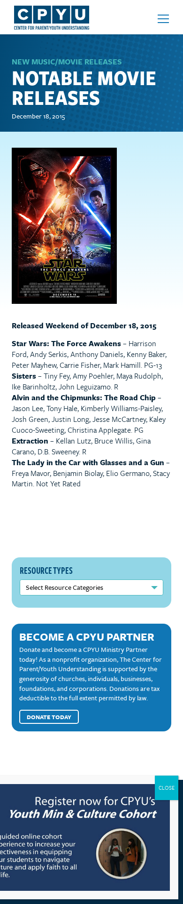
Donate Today (49, 717)
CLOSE (167, 788)
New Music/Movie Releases (67, 61)
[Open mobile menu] (163, 19)
